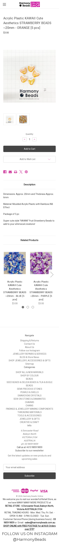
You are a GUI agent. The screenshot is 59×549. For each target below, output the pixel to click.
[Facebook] (4, 172)
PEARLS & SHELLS (29, 392)
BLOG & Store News (29, 357)
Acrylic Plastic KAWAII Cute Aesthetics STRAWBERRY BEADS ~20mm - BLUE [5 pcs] (14, 290)
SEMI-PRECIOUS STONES (29, 389)
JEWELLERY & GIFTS (30, 419)
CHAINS (29, 405)
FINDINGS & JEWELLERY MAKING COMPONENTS (29, 409)
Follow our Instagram (29, 350)
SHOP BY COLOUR (29, 375)
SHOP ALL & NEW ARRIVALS (29, 372)
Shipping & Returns (29, 340)
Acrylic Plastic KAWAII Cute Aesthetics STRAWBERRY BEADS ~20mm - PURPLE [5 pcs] (41, 290)
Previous (4, 274)
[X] (20, 172)
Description (29, 184)
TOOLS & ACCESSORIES (29, 415)
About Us (29, 347)
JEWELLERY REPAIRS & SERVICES (29, 354)
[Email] (10, 172)
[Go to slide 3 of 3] (33, 307)
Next (52, 274)
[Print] (15, 172)
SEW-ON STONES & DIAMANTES (30, 399)
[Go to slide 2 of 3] (28, 307)
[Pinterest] (26, 172)
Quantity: (30, 134)
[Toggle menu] (4, 4)
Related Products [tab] (29, 240)
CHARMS (29, 402)
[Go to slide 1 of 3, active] (23, 307)
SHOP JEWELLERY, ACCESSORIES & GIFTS (30, 360)
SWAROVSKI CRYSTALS (30, 395)
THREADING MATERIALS (29, 412)
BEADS (29, 379)
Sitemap (29, 364)
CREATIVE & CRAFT (29, 422)
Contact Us (29, 344)
